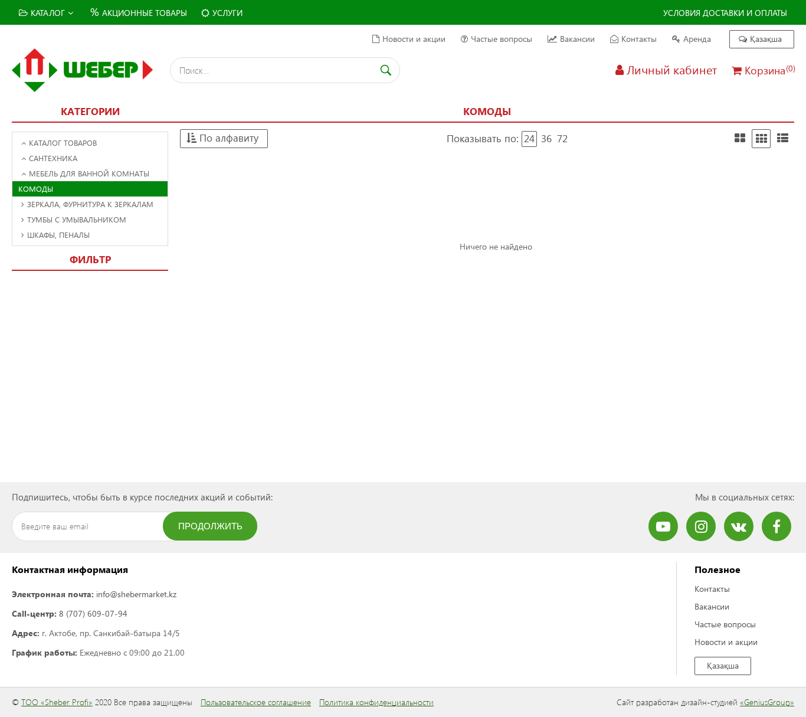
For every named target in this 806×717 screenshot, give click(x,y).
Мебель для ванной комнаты (89, 173)
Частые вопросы (501, 38)
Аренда (697, 38)
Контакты (639, 38)
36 (546, 138)
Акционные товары (138, 11)
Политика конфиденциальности (376, 702)
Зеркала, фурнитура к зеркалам (90, 204)
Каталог (48, 12)
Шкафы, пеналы (58, 235)
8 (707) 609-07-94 (93, 613)
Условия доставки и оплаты (725, 12)
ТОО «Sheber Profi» (57, 702)
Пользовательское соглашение (256, 702)
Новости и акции (413, 38)
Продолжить (210, 526)
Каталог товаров (63, 142)
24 (529, 138)
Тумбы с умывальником (76, 219)
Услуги (227, 12)
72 (562, 138)
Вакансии (577, 38)
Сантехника (53, 158)
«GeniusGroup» (767, 702)
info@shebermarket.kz (136, 594)
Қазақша (766, 38)
